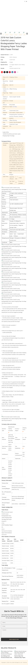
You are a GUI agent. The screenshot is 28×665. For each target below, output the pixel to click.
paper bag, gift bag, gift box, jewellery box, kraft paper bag (11, 438)
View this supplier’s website (8, 603)
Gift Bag (15, 106)
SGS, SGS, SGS (24, 454)
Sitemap (25, 662)
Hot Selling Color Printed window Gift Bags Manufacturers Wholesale (6, 656)
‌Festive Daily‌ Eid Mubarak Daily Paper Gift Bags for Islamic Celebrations (19, 656)
